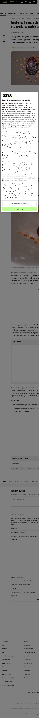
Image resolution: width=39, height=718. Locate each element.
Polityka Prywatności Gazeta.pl (11, 156)
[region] (19, 152)
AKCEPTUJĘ (19, 209)
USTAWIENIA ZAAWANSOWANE (19, 204)
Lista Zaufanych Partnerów (15, 198)
